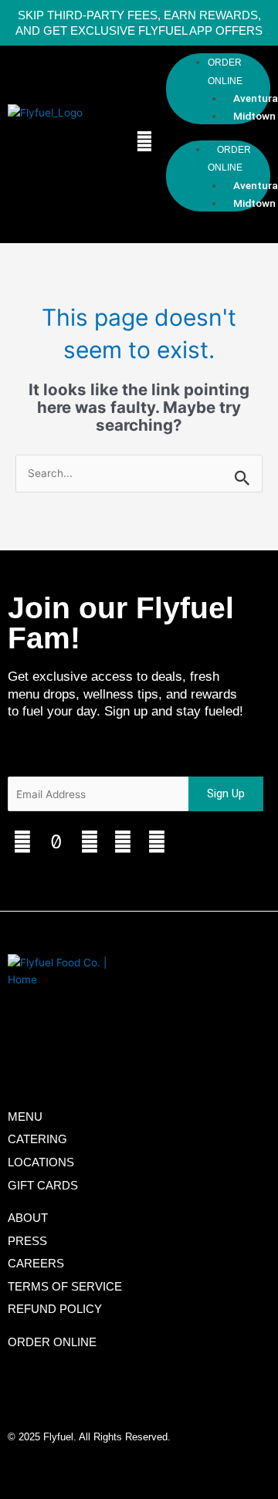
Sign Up (226, 793)
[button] (144, 141)
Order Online (225, 71)
